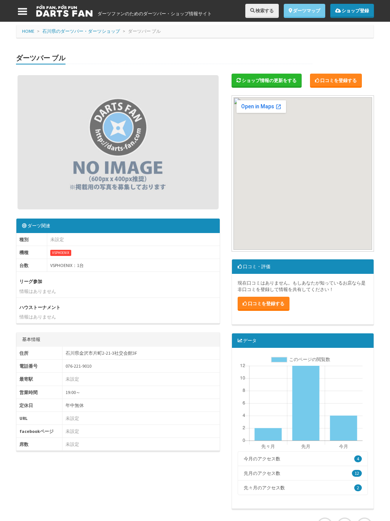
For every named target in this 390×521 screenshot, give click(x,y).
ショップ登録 (355, 10)
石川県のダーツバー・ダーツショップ (81, 31)
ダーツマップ (306, 10)
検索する (264, 10)
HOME (28, 31)
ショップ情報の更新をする (269, 80)
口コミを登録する (338, 80)
